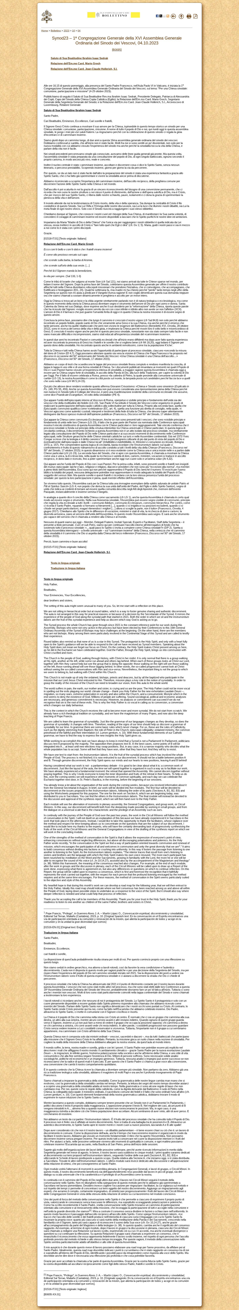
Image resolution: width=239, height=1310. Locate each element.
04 (79, 30)
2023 (66, 30)
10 (73, 30)
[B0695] (117, 49)
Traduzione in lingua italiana (68, 568)
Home (44, 30)
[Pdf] (195, 17)
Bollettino (56, 30)
